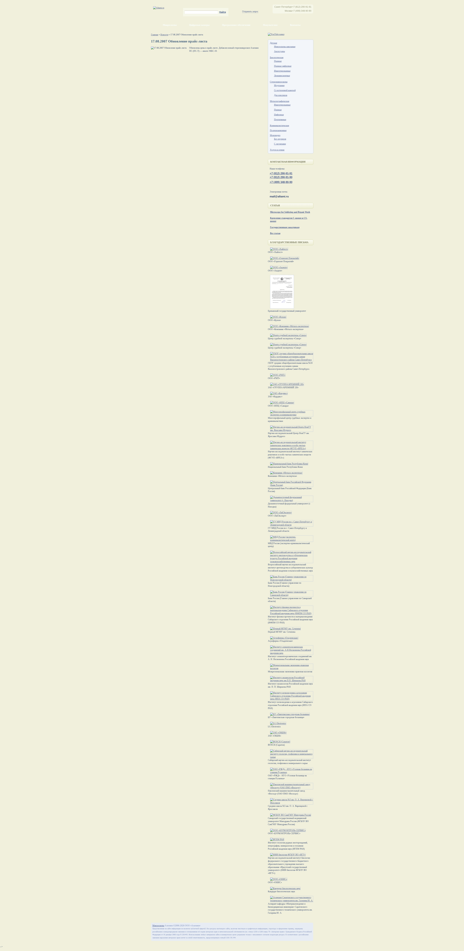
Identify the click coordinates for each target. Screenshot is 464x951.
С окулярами (280, 144)
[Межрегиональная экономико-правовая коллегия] (290, 668)
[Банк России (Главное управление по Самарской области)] (290, 595)
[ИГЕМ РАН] (276, 839)
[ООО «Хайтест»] (278, 249)
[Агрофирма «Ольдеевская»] (283, 638)
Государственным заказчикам (284, 227)
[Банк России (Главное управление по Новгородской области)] (290, 580)
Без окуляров (280, 139)
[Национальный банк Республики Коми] (288, 463)
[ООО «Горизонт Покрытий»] (283, 258)
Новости (164, 34)
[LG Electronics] (277, 723)
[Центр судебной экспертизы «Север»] (287, 335)
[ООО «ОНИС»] (277, 879)
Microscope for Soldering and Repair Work (290, 212)
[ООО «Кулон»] (277, 317)
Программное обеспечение (236, 25)
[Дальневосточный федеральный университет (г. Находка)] (290, 500)
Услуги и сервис (277, 150)
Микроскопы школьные (284, 46)
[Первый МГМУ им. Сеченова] (284, 628)
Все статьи (275, 233)
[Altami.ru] (158, 8)
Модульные (279, 85)
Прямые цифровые (282, 66)
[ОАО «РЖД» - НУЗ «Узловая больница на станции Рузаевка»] (290, 772)
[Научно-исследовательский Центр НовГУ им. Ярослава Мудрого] (290, 430)
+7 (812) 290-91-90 (281, 177)
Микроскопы (170, 25)
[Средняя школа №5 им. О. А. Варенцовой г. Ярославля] (290, 803)
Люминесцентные (282, 75)
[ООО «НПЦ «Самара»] (281, 402)
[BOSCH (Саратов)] (279, 741)
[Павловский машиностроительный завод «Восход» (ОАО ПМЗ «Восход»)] (290, 787)
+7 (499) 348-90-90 (281, 182)
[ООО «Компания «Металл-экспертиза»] (288, 326)
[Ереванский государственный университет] (281, 308)
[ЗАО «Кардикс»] (278, 393)
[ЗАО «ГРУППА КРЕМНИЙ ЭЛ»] (286, 384)
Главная (154, 34)
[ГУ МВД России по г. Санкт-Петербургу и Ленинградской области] (290, 525)
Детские (273, 43)
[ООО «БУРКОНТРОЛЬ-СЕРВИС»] (287, 830)
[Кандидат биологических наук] (284, 888)
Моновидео (275, 135)
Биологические (276, 57)
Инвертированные (282, 71)
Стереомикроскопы (278, 82)
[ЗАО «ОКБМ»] (277, 732)
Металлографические (279, 101)
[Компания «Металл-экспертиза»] (285, 473)
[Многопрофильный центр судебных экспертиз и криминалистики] (290, 414)
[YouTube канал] (276, 34)
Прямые (278, 61)
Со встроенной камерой (285, 90)
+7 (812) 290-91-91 (281, 173)
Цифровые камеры (199, 25)
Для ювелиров (280, 95)
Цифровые (279, 114)
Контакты (295, 25)
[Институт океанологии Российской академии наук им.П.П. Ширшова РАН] (290, 680)
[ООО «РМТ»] (276, 375)
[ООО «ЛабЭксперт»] (280, 512)
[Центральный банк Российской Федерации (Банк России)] (290, 485)
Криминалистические (279, 125)
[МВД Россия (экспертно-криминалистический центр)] (290, 540)
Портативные (280, 119)
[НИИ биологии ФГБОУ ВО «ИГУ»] (287, 854)
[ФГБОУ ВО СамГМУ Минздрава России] (289, 815)
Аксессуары (279, 51)
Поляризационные (278, 130)
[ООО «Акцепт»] (278, 267)
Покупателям (270, 25)
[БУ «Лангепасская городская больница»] (289, 714)
